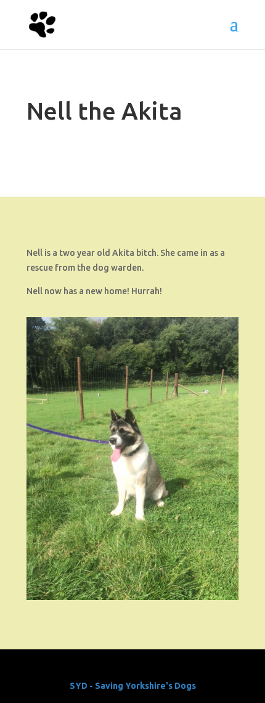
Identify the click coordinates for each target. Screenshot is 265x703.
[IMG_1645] (132, 597)
